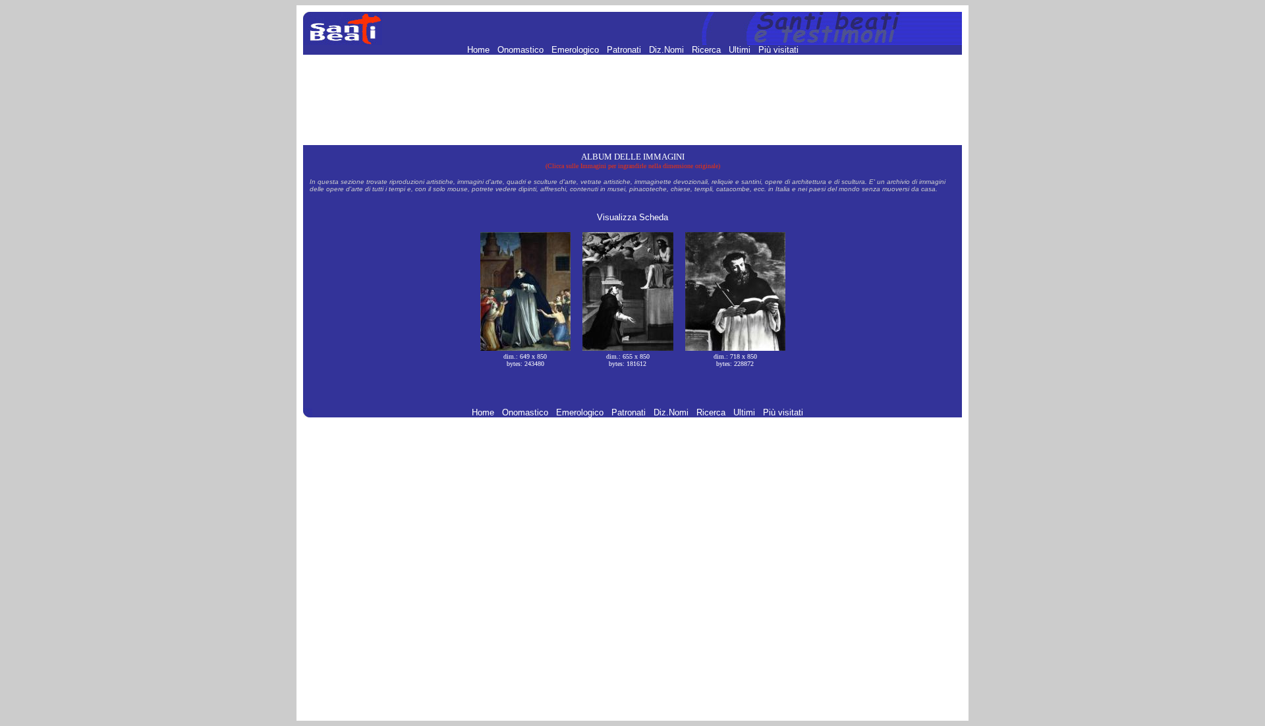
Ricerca (707, 50)
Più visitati (778, 50)
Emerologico (576, 50)
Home (479, 50)
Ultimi (741, 50)
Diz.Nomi (668, 50)
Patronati (625, 50)
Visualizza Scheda (632, 217)
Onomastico (521, 50)
